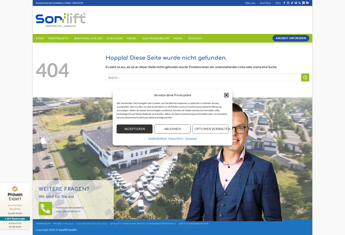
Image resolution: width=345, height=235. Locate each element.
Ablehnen (172, 129)
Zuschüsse (114, 38)
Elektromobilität (156, 38)
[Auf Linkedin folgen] (303, 3)
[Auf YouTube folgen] (307, 3)
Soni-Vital (265, 3)
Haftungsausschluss (193, 223)
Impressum (191, 138)
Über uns (250, 3)
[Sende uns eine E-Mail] (296, 3)
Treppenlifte (58, 38)
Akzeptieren (134, 129)
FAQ (277, 3)
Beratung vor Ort (88, 38)
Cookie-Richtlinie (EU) (91, 223)
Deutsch (194, 38)
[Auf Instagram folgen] (288, 3)
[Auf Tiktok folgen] (292, 3)
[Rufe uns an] (299, 3)
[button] (226, 95)
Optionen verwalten (211, 129)
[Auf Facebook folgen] (284, 3)
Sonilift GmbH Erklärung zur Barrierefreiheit (143, 223)
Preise (131, 38)
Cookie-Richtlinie (157, 138)
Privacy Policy (176, 138)
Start (40, 38)
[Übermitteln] (305, 77)
